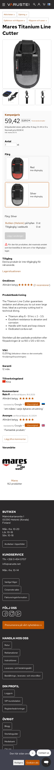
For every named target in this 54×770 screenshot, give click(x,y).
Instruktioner (10, 660)
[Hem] (19, 4)
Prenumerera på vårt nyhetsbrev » (23, 625)
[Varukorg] (44, 4)
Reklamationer (11, 652)
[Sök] (34, 4)
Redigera (18, 762)
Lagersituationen (11, 271)
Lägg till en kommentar (15, 439)
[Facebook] (5, 614)
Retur (7, 645)
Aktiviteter (9, 14)
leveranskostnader (38, 121)
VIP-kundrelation (12, 700)
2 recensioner (41, 285)
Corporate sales (11, 589)
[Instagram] (11, 614)
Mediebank (9, 741)
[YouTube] (18, 614)
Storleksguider (11, 733)
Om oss (7, 748)
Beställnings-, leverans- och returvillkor (22, 675)
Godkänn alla (32, 762)
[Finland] (50, 4)
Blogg (7, 726)
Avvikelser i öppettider (14, 544)
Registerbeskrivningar (14, 708)
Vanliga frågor (10, 582)
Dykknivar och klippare (14, 20)
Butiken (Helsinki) (14, 223)
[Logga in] (39, 4)
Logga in (8, 693)
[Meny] (3, 4)
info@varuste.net (11, 563)
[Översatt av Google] (13, 404)
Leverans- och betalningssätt (18, 668)
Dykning (22, 14)
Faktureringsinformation (15, 597)
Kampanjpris (12, 114)
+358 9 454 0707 (16, 559)
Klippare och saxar (38, 20)
